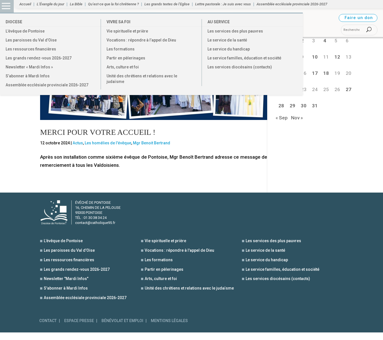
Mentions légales (169, 321)
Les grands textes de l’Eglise (167, 4)
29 (292, 105)
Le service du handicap (228, 49)
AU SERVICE (218, 22)
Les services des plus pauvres (235, 31)
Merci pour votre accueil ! (97, 132)
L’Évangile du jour (50, 4)
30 (303, 105)
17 (315, 73)
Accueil (25, 4)
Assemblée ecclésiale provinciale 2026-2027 (47, 85)
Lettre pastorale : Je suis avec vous (223, 4)
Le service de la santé (227, 40)
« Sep (282, 118)
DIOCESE (14, 22)
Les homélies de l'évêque (108, 143)
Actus (78, 143)
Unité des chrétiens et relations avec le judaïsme (142, 79)
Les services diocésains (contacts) (239, 67)
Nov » (297, 118)
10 (315, 57)
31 (315, 105)
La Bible (76, 4)
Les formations (121, 49)
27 (348, 89)
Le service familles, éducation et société (244, 58)
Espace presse (79, 321)
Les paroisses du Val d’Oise (31, 40)
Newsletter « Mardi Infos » (29, 67)
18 (326, 73)
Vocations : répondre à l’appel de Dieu (141, 40)
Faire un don (359, 17)
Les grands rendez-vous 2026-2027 (38, 58)
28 (281, 105)
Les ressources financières (31, 49)
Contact (48, 321)
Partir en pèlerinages (126, 58)
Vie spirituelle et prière (127, 31)
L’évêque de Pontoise (25, 31)
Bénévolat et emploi (122, 321)
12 (337, 57)
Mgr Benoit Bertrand (151, 143)
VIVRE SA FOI (118, 22)
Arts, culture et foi (123, 67)
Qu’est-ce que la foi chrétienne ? (113, 4)
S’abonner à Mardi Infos (28, 76)
